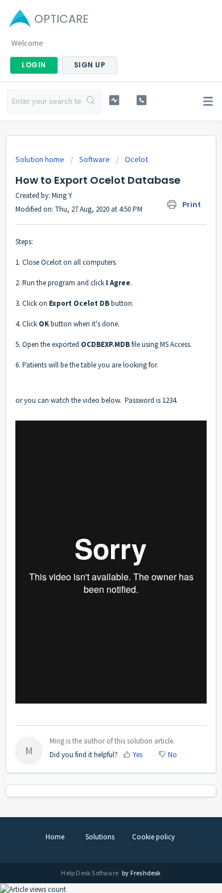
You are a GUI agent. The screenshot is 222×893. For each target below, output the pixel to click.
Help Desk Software (90, 872)
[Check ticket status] (114, 100)
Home (55, 837)
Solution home (40, 159)
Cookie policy (153, 837)
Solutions (99, 837)
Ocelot (136, 159)
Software (94, 159)
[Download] (90, 444)
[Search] (91, 101)
